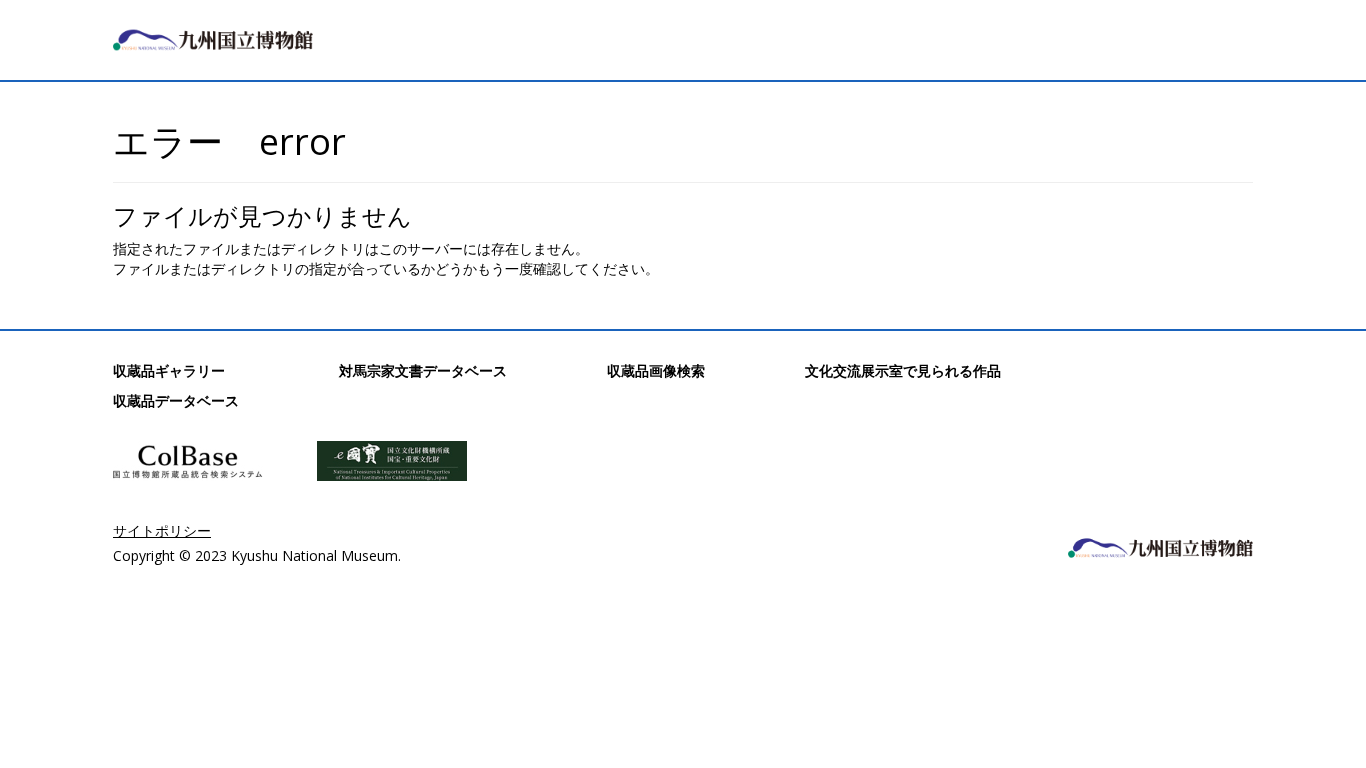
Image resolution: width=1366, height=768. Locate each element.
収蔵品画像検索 (656, 370)
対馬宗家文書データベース (423, 370)
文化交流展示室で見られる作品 (903, 370)
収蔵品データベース (176, 400)
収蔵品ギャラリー (169, 370)
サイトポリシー (162, 530)
